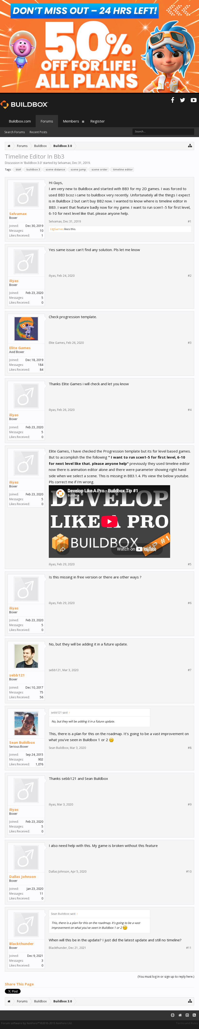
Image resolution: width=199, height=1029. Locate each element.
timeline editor (123, 169)
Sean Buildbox (22, 742)
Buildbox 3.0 (32, 163)
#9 (189, 804)
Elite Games (20, 347)
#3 (189, 343)
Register (97, 121)
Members (71, 121)
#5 (189, 564)
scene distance (55, 169)
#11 (188, 948)
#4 (189, 410)
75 (41, 692)
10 (41, 231)
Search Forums (14, 132)
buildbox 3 (33, 169)
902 (40, 759)
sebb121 (17, 675)
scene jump (78, 169)
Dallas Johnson (22, 876)
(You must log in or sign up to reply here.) (166, 977)
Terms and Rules (187, 1023)
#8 (189, 748)
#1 (189, 221)
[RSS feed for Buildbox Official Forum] (194, 1015)
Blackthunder (21, 943)
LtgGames (56, 229)
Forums (47, 121)
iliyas (13, 280)
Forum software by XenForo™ (36, 1023)
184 (40, 365)
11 (41, 893)
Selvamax (64, 163)
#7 (189, 670)
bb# (18, 169)
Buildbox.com (20, 121)
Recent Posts (38, 132)
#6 (189, 603)
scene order (99, 169)
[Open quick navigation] (190, 145)
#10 (188, 872)
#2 (189, 276)
